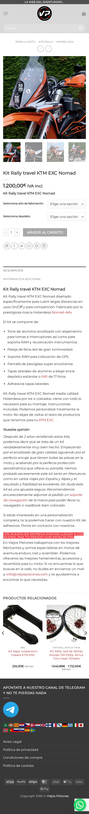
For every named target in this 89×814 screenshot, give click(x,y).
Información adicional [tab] (22, 279)
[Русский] (16, 730)
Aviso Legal (12, 742)
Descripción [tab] (13, 270)
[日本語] (81, 725)
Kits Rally (46, 41)
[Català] (16, 725)
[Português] (11, 730)
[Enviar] (81, 28)
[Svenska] (32, 730)
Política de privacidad (20, 750)
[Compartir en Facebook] (14, 245)
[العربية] (5, 725)
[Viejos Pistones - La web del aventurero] (44, 13)
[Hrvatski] (22, 725)
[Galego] (59, 725)
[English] (43, 725)
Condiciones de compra (22, 758)
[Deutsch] (65, 725)
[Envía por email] (29, 245)
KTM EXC (46, 420)
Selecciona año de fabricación (23, 203)
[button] (5, 13)
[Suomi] (49, 725)
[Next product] (40, 48)
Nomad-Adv (65, 41)
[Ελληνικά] (70, 725)
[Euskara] (11, 725)
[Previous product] (48, 48)
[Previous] (10, 97)
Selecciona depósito (16, 216)
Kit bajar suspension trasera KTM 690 (22, 653)
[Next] (79, 97)
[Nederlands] (38, 725)
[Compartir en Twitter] (21, 245)
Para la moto (25, 41)
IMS (44, 377)
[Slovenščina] (22, 730)
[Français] (54, 725)
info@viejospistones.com (27, 574)
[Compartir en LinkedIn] (44, 245)
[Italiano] (75, 725)
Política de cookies (18, 766)
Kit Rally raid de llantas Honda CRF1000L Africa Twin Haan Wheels (66, 655)
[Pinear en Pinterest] (36, 245)
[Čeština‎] (27, 725)
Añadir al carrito (45, 232)
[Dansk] (32, 725)
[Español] (27, 730)
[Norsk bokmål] (5, 730)
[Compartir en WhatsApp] (7, 245)
